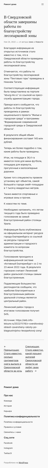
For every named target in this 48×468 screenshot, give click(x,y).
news (31, 42)
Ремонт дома (10, 4)
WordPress (23, 462)
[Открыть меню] (42, 4)
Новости (39, 42)
